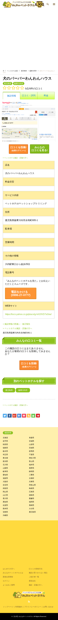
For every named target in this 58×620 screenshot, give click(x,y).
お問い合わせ (48, 607)
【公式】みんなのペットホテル (23, 616)
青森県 (31, 438)
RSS (29, 602)
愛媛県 (31, 498)
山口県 (5, 495)
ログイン (6, 581)
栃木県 (5, 451)
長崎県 (31, 505)
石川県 (5, 465)
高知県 (5, 502)
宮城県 (31, 441)
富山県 (31, 461)
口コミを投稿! (18, 149)
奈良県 (5, 485)
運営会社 (32, 581)
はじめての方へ (9, 569)
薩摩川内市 (33, 71)
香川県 (5, 498)
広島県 (31, 492)
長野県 (31, 468)
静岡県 (31, 471)
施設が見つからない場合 (38, 573)
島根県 (31, 488)
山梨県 (5, 468)
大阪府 (5, 482)
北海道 (5, 438)
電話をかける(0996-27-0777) (20, 293)
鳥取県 (5, 488)
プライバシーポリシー (32, 607)
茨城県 (31, 448)
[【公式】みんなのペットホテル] (23, 4)
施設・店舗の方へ (35, 585)
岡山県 (5, 492)
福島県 (5, 448)
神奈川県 (32, 458)
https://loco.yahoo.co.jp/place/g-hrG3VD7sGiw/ (28, 314)
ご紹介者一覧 (34, 577)
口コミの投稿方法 (35, 569)
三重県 (31, 475)
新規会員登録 (8, 577)
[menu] (54, 4)
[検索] (47, 4)
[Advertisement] (29, 39)
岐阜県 (5, 471)
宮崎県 (5, 512)
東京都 (5, 458)
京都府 (31, 478)
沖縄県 (5, 515)
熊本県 (5, 509)
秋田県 (5, 444)
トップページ (8, 607)
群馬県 (31, 451)
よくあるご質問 (9, 585)
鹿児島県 (24, 71)
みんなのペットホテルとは (13, 573)
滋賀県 (5, 478)
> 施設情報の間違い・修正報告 (16, 324)
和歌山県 (32, 485)
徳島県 (31, 495)
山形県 (31, 444)
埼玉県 (5, 455)
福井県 (31, 465)
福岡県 (31, 502)
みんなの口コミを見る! (40, 149)
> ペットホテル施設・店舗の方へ (15, 158)
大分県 (31, 509)
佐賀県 (5, 505)
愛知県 (5, 475)
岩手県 (5, 441)
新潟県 (5, 461)
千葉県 (31, 455)
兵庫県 (31, 482)
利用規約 (18, 607)
